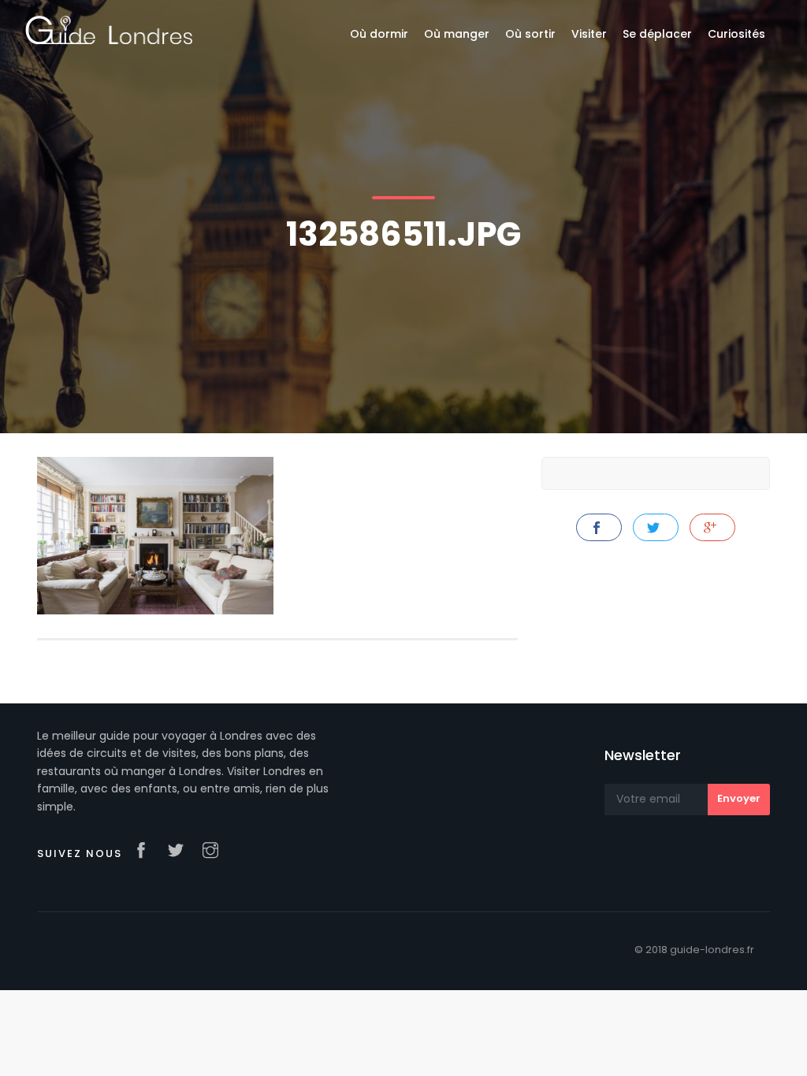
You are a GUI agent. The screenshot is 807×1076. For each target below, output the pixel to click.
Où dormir (379, 34)
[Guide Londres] (109, 29)
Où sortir (530, 34)
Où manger (456, 34)
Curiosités (736, 34)
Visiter (589, 34)
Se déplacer (657, 34)
